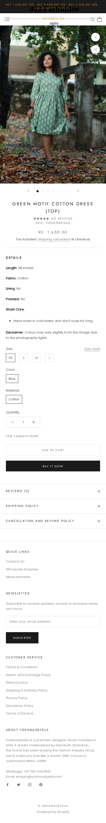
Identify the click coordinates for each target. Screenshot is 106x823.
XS (11, 358)
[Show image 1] (37, 191)
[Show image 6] (63, 191)
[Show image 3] (48, 191)
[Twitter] (18, 784)
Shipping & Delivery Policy (26, 690)
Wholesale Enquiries (22, 569)
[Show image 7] (69, 191)
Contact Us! (15, 561)
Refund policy (17, 682)
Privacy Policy (16, 698)
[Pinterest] (40, 784)
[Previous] (28, 191)
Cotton (14, 399)
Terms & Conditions (21, 667)
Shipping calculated (54, 239)
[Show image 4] (53, 191)
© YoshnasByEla (53, 806)
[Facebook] (7, 784)
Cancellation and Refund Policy (40, 521)
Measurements (18, 577)
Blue (12, 378)
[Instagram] (29, 784)
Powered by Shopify (53, 812)
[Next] (78, 191)
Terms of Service (19, 713)
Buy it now (53, 466)
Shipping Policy (22, 506)
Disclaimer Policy (19, 705)
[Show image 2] (43, 191)
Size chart (92, 348)
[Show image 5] (58, 191)
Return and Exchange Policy (28, 675)
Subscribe (22, 638)
